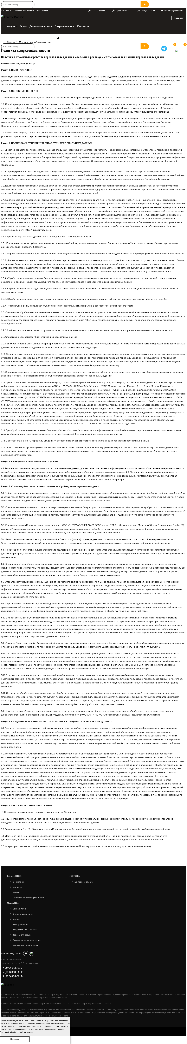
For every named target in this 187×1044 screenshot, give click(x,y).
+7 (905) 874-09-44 (147, 11)
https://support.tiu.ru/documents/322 (153, 389)
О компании (19, 882)
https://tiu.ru (16, 108)
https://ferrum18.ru (111, 108)
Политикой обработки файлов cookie (16, 1032)
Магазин (13, 903)
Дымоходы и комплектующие (27, 940)
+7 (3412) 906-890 (97, 11)
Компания (14, 876)
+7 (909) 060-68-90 (122, 11)
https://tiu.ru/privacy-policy (38, 230)
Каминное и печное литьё (26, 945)
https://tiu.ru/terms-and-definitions (151, 111)
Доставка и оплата (84, 882)
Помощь (74, 876)
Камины (16, 919)
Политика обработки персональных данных (50, 1003)
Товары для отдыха (22, 935)
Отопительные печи (23, 914)
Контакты (17, 887)
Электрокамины (20, 924)
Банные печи (19, 909)
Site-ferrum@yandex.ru (173, 11)
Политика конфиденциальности (28, 898)
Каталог (178, 17)
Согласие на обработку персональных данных (91, 1003)
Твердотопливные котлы (25, 930)
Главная (11, 42)
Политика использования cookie (15, 1003)
